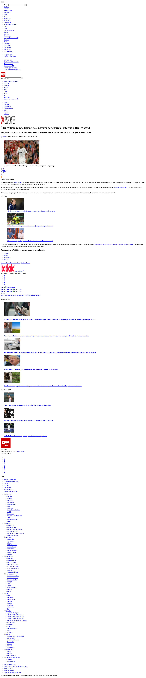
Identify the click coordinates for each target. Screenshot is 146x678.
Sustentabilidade (12, 572)
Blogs (6, 483)
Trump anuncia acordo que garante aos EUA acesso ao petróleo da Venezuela (31, 369)
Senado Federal (12, 531)
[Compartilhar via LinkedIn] (4, 171)
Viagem (9, 659)
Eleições (6, 9)
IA (4, 95)
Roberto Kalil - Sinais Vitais (15, 636)
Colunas (6, 485)
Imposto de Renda (13, 566)
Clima (9, 543)
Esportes (7, 18)
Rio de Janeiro (12, 551)
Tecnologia (7, 36)
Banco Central (11, 562)
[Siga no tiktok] (4, 282)
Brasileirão (7, 106)
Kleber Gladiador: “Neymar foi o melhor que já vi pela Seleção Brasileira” (30, 226)
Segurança (10, 541)
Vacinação (10, 642)
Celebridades (11, 599)
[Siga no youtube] (4, 280)
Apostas (6, 112)
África (9, 586)
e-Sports (10, 632)
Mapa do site (8, 489)
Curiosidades (11, 655)
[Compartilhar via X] (2, 171)
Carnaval (10, 597)
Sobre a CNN (8, 60)
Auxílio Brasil (11, 547)
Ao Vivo (9, 496)
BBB (8, 595)
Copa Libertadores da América (17, 621)
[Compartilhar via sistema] (1, 175)
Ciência (6, 34)
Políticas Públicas (12, 535)
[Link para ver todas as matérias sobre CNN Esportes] (8, 124)
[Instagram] (4, 465)
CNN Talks (7, 46)
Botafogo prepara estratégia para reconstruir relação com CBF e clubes (28, 420)
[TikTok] (4, 471)
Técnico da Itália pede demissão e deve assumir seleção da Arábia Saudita (31, 211)
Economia (7, 20)
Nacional (6, 13)
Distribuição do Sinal (10, 68)
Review (6, 40)
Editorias (8, 494)
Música (9, 603)
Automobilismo (8, 108)
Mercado (10, 558)
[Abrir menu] (2, 2)
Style (5, 28)
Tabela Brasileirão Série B (15, 617)
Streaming (10, 607)
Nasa (9, 652)
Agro (5, 15)
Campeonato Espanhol (120, 188)
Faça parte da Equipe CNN (12, 70)
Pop (5, 26)
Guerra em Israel (12, 578)
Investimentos (11, 560)
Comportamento (9, 30)
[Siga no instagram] (4, 276)
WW (5, 89)
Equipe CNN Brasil (10, 57)
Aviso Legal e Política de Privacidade (15, 667)
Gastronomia (11, 661)
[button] (73, 152)
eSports (6, 114)
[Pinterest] (4, 469)
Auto (5, 42)
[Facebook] (4, 461)
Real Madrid (18, 182)
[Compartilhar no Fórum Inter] (1, 177)
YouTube (6, 254)
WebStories (6, 390)
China (9, 591)
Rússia (9, 590)
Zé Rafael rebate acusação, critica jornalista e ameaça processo (25, 436)
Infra (5, 17)
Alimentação (11, 638)
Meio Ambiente (12, 545)
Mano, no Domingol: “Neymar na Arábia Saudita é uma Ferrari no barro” (30, 241)
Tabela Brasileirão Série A (15, 615)
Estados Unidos (12, 580)
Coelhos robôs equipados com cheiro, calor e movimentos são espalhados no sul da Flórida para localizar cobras (43, 386)
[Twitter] (4, 459)
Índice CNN (10, 525)
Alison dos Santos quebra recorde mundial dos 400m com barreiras (27, 405)
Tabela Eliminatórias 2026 (15, 619)
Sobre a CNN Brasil (10, 665)
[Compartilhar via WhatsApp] (5, 171)
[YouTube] (4, 463)
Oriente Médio (11, 588)
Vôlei (8, 626)
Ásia (8, 584)
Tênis (5, 110)
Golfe (9, 630)
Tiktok (6, 256)
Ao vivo (6, 83)
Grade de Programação (11, 481)
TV (8, 609)
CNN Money (7, 22)
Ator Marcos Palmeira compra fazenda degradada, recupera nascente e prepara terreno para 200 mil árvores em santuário (46, 336)
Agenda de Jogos (13, 613)
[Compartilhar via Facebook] (1, 171)
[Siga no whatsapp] (4, 284)
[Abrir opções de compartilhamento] (3, 173)
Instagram (7, 258)
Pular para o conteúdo (11, 82)
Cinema (9, 601)
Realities (10, 605)
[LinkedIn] (4, 467)
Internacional (8, 11)
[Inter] (5, 457)
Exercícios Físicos (13, 640)
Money (6, 87)
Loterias (9, 570)
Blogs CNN (7, 50)
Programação (8, 55)
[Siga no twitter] (4, 278)
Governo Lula (11, 527)
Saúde (6, 32)
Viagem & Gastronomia (11, 38)
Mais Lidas (5, 299)
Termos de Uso (8, 64)
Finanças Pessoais (13, 568)
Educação (7, 44)
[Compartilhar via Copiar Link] (6, 171)
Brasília (9, 555)
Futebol (6, 104)
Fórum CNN (7, 48)
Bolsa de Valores (12, 564)
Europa (9, 582)
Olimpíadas (11, 622)
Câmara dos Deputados (14, 529)
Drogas (9, 646)
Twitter (6, 260)
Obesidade (10, 648)
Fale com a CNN (9, 66)
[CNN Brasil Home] (10, 76)
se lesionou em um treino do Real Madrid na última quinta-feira (113, 244)
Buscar (6, 5)
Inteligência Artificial (10, 24)
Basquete (10, 624)
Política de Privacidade (11, 62)
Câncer (9, 644)
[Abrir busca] (25, 5)
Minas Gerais (11, 553)
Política (6, 7)
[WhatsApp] (4, 473)
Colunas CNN (8, 51)
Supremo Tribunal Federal (15, 533)
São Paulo (10, 549)
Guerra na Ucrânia (13, 576)
